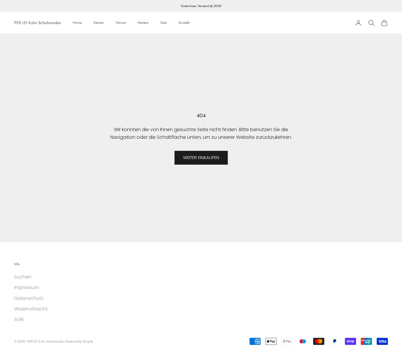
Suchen (22, 276)
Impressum (26, 287)
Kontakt (184, 23)
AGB (19, 319)
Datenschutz (29, 298)
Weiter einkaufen (201, 157)
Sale (163, 23)
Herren (121, 23)
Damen (99, 23)
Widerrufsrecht (31, 308)
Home (77, 23)
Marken (143, 23)
